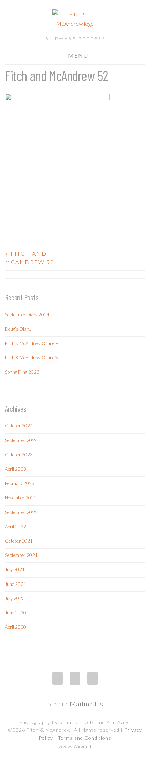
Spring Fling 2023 (22, 372)
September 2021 (21, 555)
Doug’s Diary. (18, 329)
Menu (78, 55)
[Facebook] (75, 678)
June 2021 (15, 584)
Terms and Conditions (84, 738)
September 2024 (21, 440)
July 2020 (15, 598)
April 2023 (15, 469)
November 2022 (21, 497)
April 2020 (15, 627)
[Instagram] (58, 678)
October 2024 (19, 426)
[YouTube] (92, 678)
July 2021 (15, 569)
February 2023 (20, 483)
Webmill (82, 746)
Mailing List (88, 704)
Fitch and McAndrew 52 (29, 257)
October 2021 (19, 541)
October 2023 (19, 454)
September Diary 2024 (27, 315)
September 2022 (21, 512)
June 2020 (15, 613)
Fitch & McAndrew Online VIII (33, 343)
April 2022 (15, 526)
